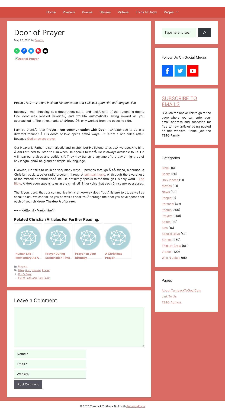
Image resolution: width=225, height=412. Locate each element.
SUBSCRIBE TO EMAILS (179, 101)
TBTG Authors (172, 302)
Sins (165, 228)
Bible (21, 270)
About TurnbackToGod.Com (181, 290)
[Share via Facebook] (24, 51)
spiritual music (95, 174)
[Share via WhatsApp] (17, 51)
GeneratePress (135, 406)
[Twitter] (180, 71)
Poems (87, 12)
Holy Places (170, 180)
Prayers (69, 12)
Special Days (171, 234)
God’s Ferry (24, 274)
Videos (123, 12)
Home (51, 12)
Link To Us (169, 296)
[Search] (204, 32)
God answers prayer (41, 138)
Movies (167, 186)
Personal (168, 204)
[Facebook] (167, 71)
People (166, 198)
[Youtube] (192, 71)
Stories (105, 12)
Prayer (46, 270)
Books (166, 174)
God (27, 270)
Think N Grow (146, 12)
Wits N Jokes (171, 257)
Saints (166, 222)
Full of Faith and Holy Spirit (34, 277)
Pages (169, 12)
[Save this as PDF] (38, 51)
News (166, 192)
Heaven (36, 270)
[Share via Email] (45, 51)
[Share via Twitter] (31, 51)
